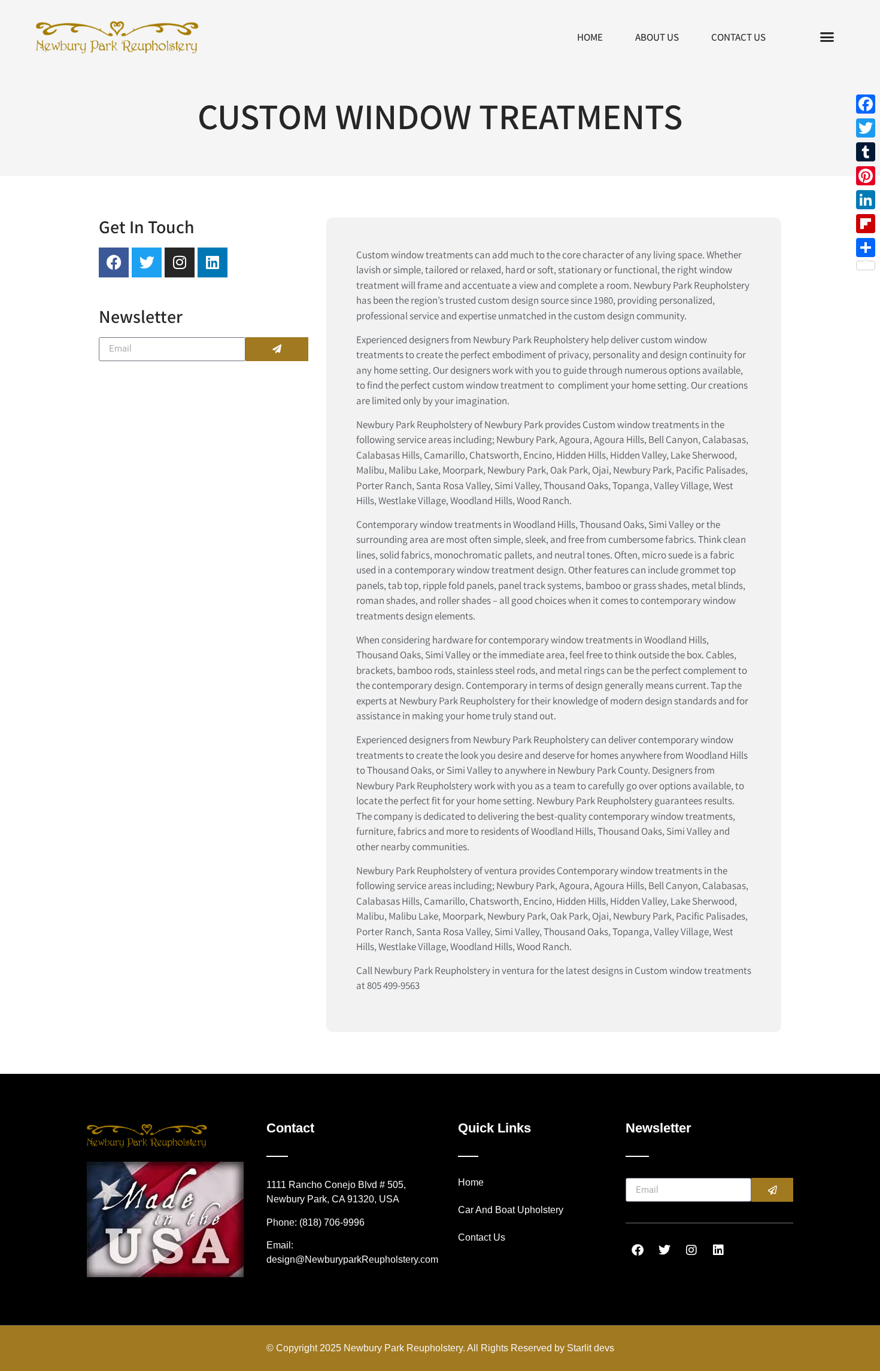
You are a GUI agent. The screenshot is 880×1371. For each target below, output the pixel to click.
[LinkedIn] (866, 200)
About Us (657, 37)
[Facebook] (866, 104)
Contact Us (738, 37)
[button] (827, 37)
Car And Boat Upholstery (510, 1210)
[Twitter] (866, 128)
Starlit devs (590, 1348)
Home (590, 37)
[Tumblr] (866, 152)
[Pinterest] (866, 176)
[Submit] (276, 349)
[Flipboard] (866, 224)
